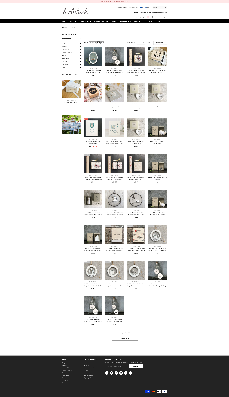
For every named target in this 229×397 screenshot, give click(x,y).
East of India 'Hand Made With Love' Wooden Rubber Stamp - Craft (93, 107)
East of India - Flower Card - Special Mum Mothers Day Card (114, 142)
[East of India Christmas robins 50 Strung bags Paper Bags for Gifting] (136, 234)
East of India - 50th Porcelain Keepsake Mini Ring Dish (136, 107)
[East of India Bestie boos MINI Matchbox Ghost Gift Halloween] (93, 234)
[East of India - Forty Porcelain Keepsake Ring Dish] (136, 127)
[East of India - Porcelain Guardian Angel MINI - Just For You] (93, 199)
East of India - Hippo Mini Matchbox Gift (157, 142)
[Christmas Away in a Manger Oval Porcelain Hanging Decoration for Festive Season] (93, 56)
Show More (125, 339)
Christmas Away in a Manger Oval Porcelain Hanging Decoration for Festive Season (93, 71)
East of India (71, 27)
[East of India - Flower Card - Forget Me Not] (93, 127)
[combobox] (158, 7)
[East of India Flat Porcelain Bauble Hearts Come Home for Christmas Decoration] (93, 305)
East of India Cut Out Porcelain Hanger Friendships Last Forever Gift (157, 249)
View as (86, 42)
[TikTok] (121, 373)
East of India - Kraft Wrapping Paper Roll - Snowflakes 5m (114, 178)
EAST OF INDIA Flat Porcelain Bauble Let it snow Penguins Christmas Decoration (114, 321)
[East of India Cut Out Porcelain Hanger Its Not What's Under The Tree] (93, 270)
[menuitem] (71, 43)
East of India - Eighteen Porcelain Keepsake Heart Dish (157, 107)
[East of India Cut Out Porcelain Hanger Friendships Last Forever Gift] (157, 234)
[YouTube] (125, 373)
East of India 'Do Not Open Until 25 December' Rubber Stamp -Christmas (157, 71)
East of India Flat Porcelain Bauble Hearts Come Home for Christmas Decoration (93, 321)
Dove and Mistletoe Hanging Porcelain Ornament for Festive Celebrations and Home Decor (114, 71)
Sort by (150, 42)
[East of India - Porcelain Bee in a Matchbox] (157, 163)
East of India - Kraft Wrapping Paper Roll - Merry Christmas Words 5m (93, 178)
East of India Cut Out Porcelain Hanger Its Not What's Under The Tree (93, 285)
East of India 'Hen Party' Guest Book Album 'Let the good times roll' (114, 107)
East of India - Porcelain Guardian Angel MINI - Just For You (93, 214)
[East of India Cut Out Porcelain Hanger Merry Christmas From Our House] (114, 270)
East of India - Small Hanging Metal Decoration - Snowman (114, 213)
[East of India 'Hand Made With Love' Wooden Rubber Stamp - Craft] (93, 92)
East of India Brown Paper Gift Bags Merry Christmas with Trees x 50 (114, 249)
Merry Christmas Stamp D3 (71, 102)
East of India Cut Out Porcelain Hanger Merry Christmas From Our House (114, 285)
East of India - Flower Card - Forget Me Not (93, 142)
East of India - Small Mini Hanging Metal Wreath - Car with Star (136, 214)
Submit (136, 366)
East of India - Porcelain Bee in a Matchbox (157, 178)
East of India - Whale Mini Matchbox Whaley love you (157, 213)
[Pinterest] (116, 373)
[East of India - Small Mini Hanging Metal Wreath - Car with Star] (136, 199)
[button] (71, 43)
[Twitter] (130, 373)
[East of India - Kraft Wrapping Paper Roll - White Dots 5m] (136, 163)
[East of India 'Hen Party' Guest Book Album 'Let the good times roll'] (114, 92)
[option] (71, 94)
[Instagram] (111, 373)
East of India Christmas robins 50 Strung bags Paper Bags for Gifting (136, 249)
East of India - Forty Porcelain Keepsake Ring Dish (136, 142)
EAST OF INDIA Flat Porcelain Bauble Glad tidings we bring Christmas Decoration (157, 285)
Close (166, 1)
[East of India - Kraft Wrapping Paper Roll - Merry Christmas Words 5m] (93, 163)
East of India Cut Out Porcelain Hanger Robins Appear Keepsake (136, 285)
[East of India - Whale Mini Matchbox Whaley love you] (157, 199)
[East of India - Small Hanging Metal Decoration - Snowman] (114, 199)
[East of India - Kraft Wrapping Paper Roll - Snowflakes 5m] (114, 163)
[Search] (160, 7)
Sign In (165, 17)
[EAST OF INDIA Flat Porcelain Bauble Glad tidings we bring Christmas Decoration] (157, 270)
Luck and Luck (71, 100)
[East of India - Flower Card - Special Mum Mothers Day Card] (114, 127)
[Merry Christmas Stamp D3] (71, 89)
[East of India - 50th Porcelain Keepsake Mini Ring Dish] (136, 92)
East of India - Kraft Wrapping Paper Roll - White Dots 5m (135, 178)
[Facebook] (107, 373)
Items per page (131, 42)
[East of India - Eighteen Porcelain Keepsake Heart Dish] (157, 92)
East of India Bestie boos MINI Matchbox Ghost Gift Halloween (93, 249)
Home (63, 27)
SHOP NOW (124, 1)
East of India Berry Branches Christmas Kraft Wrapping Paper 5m (136, 71)
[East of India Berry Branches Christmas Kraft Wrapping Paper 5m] (136, 56)
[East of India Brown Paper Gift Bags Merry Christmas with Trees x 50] (114, 234)
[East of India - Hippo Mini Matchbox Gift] (157, 127)
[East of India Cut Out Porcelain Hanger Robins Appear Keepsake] (136, 270)
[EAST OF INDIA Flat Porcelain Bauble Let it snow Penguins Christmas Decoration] (114, 305)
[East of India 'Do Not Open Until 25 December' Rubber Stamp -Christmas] (157, 56)
